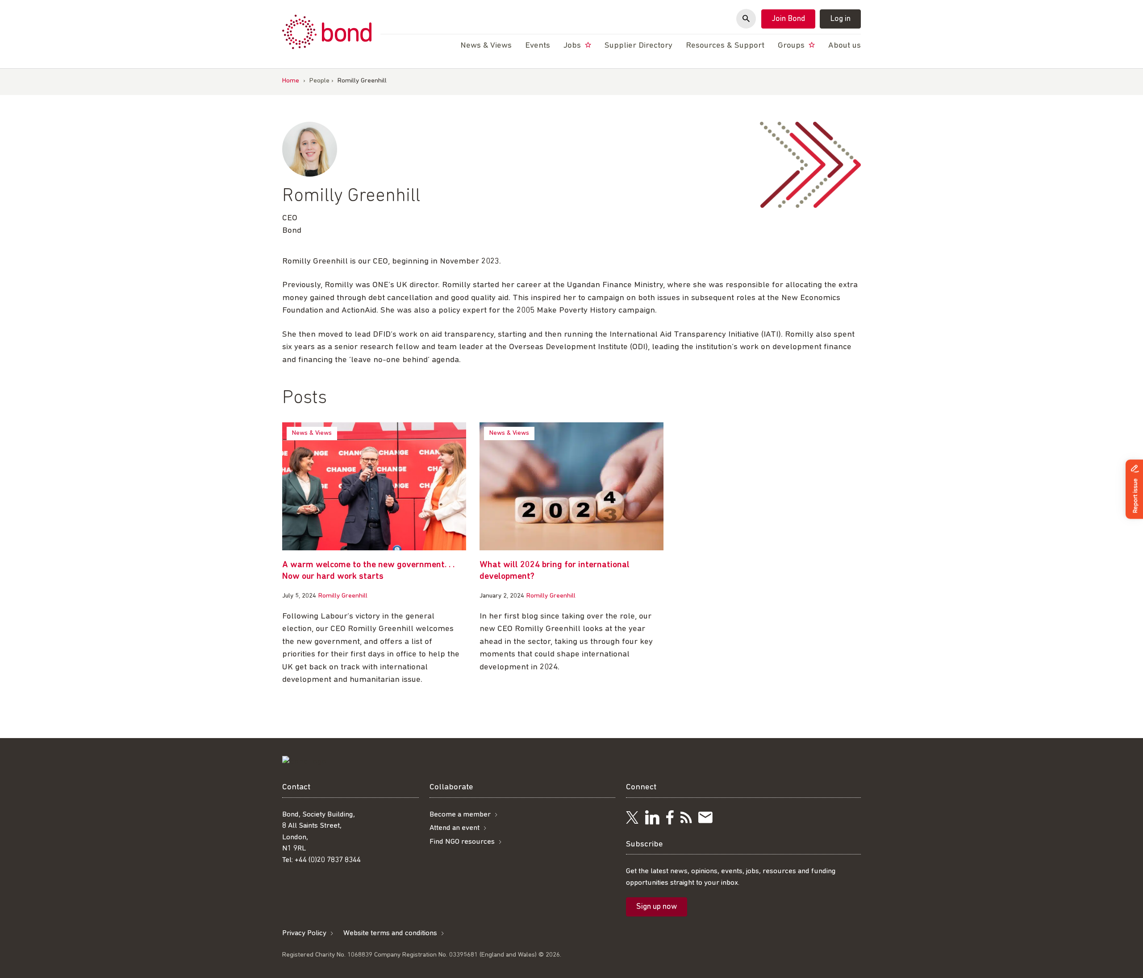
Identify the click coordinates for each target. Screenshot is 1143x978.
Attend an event (455, 828)
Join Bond (788, 19)
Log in (840, 19)
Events (537, 45)
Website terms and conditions (390, 933)
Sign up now (656, 907)
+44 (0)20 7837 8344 (328, 860)
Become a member (460, 814)
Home (290, 81)
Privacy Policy (304, 933)
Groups (792, 45)
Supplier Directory (638, 45)
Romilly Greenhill (342, 596)
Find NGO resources (462, 842)
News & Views (312, 433)
